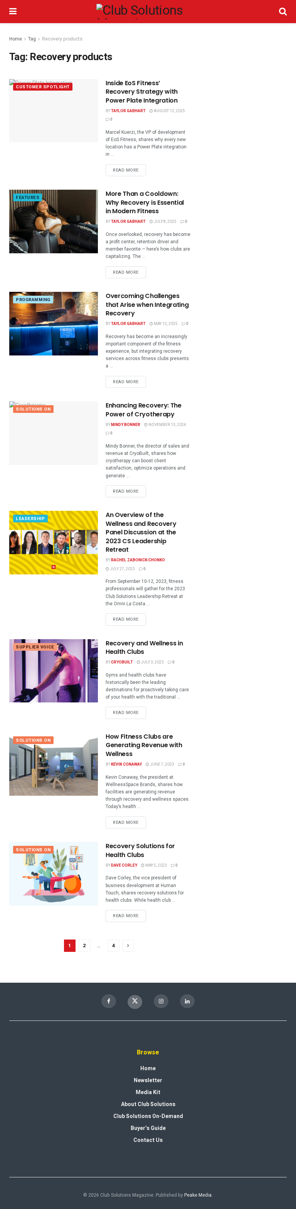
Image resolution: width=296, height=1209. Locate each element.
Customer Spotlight (43, 87)
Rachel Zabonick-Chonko (138, 560)
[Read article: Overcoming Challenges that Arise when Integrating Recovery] (53, 323)
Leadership (30, 518)
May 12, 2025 (165, 324)
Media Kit (148, 1092)
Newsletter (148, 1080)
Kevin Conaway (126, 764)
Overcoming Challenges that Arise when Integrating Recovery (147, 304)
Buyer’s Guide (148, 1128)
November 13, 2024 (167, 425)
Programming (33, 299)
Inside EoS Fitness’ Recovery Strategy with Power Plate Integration (142, 92)
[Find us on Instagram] (161, 1001)
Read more (129, 168)
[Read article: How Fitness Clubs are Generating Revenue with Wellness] (53, 764)
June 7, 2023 (161, 764)
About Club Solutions (148, 1104)
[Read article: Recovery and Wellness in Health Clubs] (53, 670)
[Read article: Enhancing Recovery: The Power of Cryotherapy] (53, 433)
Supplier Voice (35, 647)
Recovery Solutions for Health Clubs (140, 850)
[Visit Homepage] (147, 11)
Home (15, 38)
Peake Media (198, 1195)
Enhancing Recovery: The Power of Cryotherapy (144, 409)
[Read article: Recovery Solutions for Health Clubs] (53, 873)
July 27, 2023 (122, 569)
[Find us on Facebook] (108, 1001)
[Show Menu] (13, 11)
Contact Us (148, 1140)
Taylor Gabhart (128, 111)
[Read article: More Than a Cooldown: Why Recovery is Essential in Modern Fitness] (53, 221)
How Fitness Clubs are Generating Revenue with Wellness (144, 745)
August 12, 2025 (169, 111)
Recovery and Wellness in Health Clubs (144, 647)
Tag (32, 38)
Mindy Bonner (125, 425)
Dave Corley (124, 865)
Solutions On (33, 409)
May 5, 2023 (156, 865)
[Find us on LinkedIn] (187, 1001)
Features (27, 197)
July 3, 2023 (152, 662)
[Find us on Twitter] (135, 1002)
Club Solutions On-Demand (148, 1116)
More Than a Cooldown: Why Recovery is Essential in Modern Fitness (145, 202)
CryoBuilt (122, 662)
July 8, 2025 (165, 221)
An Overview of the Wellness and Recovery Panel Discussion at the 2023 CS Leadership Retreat (141, 532)
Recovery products (62, 38)
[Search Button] (283, 11)
